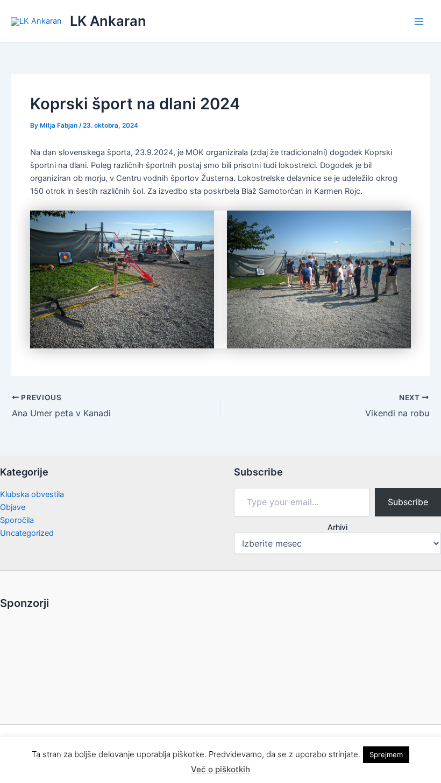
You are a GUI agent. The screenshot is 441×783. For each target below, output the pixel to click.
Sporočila (17, 520)
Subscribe (408, 502)
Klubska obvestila (32, 494)
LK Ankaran (108, 20)
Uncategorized (27, 533)
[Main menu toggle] (419, 21)
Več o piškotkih (220, 769)
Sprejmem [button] (386, 754)
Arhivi (337, 527)
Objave (12, 507)
